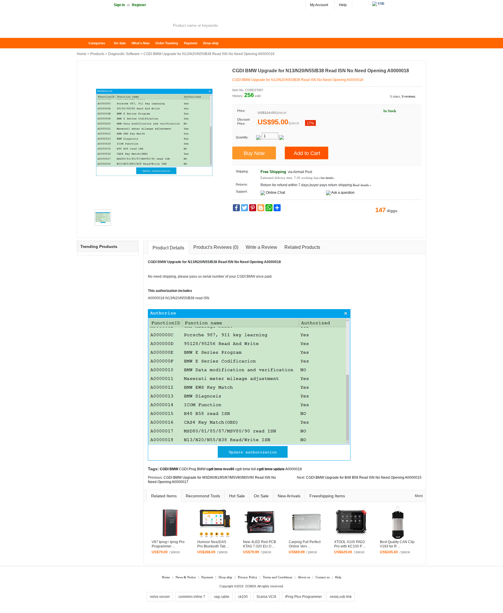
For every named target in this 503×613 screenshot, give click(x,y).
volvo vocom (160, 597)
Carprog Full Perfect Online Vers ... (304, 544)
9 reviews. (409, 96)
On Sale (120, 43)
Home (84, 43)
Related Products (302, 247)
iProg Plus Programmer (303, 597)
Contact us (323, 577)
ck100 (243, 597)
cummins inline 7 (191, 597)
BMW (161, 262)
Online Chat (275, 193)
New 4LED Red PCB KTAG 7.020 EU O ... (259, 544)
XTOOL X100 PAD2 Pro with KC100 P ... (350, 544)
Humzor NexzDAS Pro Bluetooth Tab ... (213, 544)
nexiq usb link (341, 597)
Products (97, 54)
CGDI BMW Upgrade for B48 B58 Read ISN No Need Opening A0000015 (363, 477)
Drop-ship (211, 43)
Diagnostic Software (124, 54)
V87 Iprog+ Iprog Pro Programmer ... (168, 544)
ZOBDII (250, 586)
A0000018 (293, 469)
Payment (190, 43)
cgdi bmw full (245, 469)
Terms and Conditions (277, 577)
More (419, 496)
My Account (319, 5)
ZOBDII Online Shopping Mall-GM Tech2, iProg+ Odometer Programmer (123, 26)
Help (343, 5)
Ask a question (343, 193)
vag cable (221, 597)
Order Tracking (166, 43)
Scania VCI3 (266, 597)
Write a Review (261, 247)
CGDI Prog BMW (192, 469)
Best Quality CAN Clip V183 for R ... (397, 544)
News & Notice (186, 577)
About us (304, 577)
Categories (96, 43)
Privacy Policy (247, 577)
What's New (141, 43)
